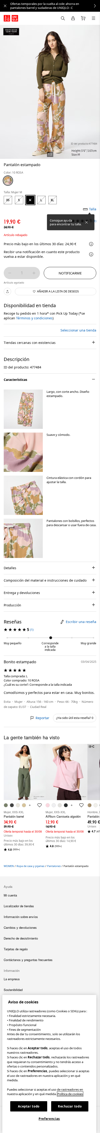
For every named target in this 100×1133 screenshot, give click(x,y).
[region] (49, 1064)
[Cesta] (83, 18)
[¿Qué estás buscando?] (63, 18)
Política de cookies (70, 1094)
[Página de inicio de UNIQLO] (11, 18)
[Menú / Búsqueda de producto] (93, 18)
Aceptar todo (29, 1106)
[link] (55, 6)
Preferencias (49, 1119)
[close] (5, 6)
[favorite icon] (39, 805)
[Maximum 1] (34, 273)
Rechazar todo (70, 1106)
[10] (8, 180)
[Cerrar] (86, 222)
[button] (23, 409)
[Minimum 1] (10, 273)
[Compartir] (7, 291)
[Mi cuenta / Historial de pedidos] (73, 18)
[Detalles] (91, 254)
